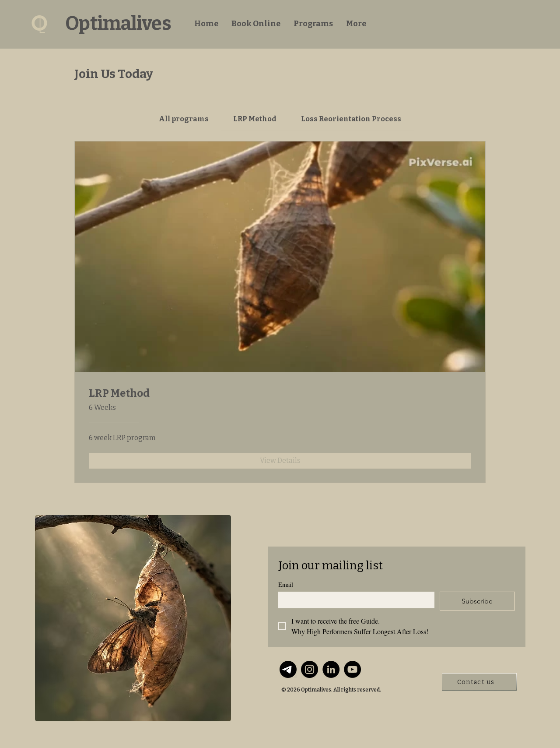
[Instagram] (309, 669)
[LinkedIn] (331, 669)
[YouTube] (352, 669)
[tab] (183, 119)
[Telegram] (288, 669)
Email (285, 584)
